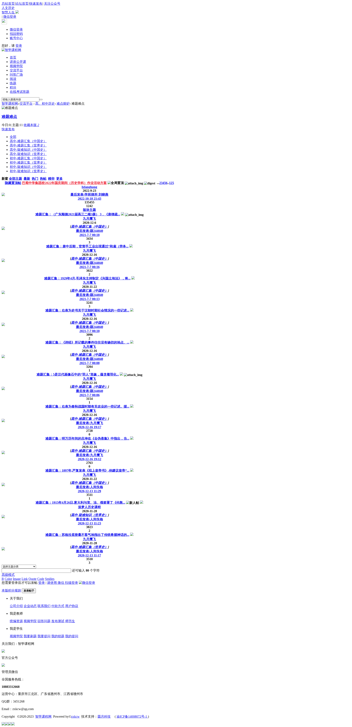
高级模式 (8, 574)
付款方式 (57, 606)
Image (17, 579)
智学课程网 (10, 103)
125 (171, 183)
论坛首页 (22, 3)
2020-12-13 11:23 (89, 523)
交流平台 (16, 70)
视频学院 (16, 66)
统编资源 (16, 621)
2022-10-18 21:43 (89, 198)
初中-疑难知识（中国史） (28, 166)
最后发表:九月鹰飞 (89, 423)
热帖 (43, 178)
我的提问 (71, 636)
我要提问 (44, 636)
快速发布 (35, 3)
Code (40, 579)
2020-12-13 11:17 (89, 555)
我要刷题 (30, 636)
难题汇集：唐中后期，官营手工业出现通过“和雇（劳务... (87, 246)
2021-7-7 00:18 (89, 235)
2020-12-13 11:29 (89, 491)
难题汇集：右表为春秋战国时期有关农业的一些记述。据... (87, 406)
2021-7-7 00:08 (89, 363)
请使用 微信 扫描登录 (62, 582)
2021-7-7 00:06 (89, 395)
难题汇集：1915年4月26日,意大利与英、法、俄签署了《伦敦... (80, 502)
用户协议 (71, 606)
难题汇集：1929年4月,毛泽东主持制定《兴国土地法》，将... (87, 278)
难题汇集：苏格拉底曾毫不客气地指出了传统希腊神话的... (87, 534)
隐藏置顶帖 (13, 183)
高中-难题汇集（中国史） (28, 141)
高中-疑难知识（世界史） (28, 154)
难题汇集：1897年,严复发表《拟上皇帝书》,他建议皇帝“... (87, 470)
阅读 (13, 79)
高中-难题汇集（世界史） (28, 145)
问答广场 (16, 74)
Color (8, 579)
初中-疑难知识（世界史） (28, 171)
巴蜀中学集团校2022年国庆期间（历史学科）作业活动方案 (64, 183)
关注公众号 (31, 8)
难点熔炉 (63, 103)
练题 (13, 83)
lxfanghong (89, 187)
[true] (41, 99)
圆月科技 (104, 716)
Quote (32, 579)
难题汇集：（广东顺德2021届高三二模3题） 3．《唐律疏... (77, 214)
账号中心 (16, 38)
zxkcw (75, 716)
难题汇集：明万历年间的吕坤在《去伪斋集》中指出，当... (87, 438)
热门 (35, 178)
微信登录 (9, 16)
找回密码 (16, 33)
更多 (59, 178)
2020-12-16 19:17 (89, 427)
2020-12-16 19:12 (89, 459)
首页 (13, 57)
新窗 (5, 178)
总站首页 (8, 3)
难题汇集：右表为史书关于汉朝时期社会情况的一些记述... (87, 310)
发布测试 (57, 621)
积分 (13, 87)
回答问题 (44, 621)
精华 (51, 178)
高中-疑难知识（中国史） (28, 149)
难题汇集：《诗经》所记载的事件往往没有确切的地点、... (87, 342)
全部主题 (15, 178)
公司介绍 (16, 606)
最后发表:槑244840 (89, 231)
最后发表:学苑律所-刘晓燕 (89, 194)
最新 (27, 178)
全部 (13, 137)
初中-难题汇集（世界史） (28, 162)
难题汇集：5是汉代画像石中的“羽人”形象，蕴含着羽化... (78, 374)
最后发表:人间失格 (89, 487)
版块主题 (89, 210)
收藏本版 (31, 125)
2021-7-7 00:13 (89, 299)
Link (25, 579)
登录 (18, 45)
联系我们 (44, 606)
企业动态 (30, 606)
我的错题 (57, 636)
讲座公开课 (18, 61)
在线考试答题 (19, 91)
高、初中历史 (45, 103)
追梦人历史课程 (89, 507)
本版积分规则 (11, 590)
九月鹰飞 (89, 218)
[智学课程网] (11, 50)
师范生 (70, 621)
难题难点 (9, 116)
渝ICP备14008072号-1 (132, 716)
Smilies (49, 579)
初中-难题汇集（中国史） (28, 158)
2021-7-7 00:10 (89, 331)
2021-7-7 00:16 (89, 267)
